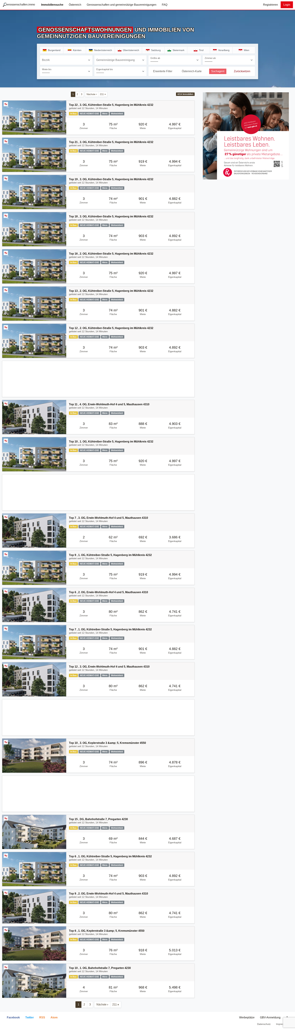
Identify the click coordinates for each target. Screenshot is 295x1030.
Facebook (13, 1017)
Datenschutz (264, 1024)
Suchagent (217, 71)
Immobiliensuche (52, 4)
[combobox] (66, 60)
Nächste (92, 94)
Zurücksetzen (242, 71)
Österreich (75, 4)
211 (103, 94)
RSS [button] (42, 1017)
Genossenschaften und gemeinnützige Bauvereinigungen (121, 4)
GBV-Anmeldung (270, 1017)
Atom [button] (54, 1017)
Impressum (282, 1024)
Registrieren (270, 4)
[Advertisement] (98, 379)
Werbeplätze (247, 1017)
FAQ (164, 4)
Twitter (29, 1017)
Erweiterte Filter (162, 71)
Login (286, 4)
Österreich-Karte (192, 71)
